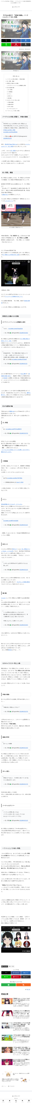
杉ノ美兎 (12, 966)
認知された (5, 194)
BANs (9, 649)
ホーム (16, 1098)
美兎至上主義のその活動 (12, 83)
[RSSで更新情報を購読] (23, 984)
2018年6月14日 (24, 747)
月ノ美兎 (10, 89)
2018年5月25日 (24, 332)
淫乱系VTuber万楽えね (11, 144)
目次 (14, 76)
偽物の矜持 (10, 104)
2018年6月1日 (23, 363)
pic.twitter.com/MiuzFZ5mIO (19, 359)
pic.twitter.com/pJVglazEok (15, 328)
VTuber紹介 (5, 966)
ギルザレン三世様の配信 (23, 582)
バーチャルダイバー (13, 108)
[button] (26, 44)
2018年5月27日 (24, 433)
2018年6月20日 (24, 625)
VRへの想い (11, 106)
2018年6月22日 (7, 138)
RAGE (5, 378)
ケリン (9, 93)
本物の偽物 (10, 102)
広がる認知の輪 (10, 87)
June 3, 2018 (19, 482)
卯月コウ (10, 96)
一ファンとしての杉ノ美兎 (13, 110)
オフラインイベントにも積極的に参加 (17, 85)
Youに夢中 (23, 373)
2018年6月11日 (24, 525)
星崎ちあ (12, 411)
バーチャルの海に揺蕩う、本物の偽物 (16, 79)
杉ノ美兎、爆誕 (10, 81)
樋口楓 (9, 98)
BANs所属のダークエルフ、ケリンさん (11, 504)
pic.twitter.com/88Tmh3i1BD (10, 520)
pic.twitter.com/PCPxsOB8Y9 (13, 429)
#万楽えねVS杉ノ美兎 (9, 130)
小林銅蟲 (10, 91)
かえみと (3, 598)
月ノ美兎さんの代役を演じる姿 (10, 254)
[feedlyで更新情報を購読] (8, 984)
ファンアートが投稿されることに (14, 296)
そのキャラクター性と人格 (13, 100)
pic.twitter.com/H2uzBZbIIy (10, 132)
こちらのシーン (9, 200)
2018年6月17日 (24, 784)
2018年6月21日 (24, 569)
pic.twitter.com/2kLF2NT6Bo (14, 478)
